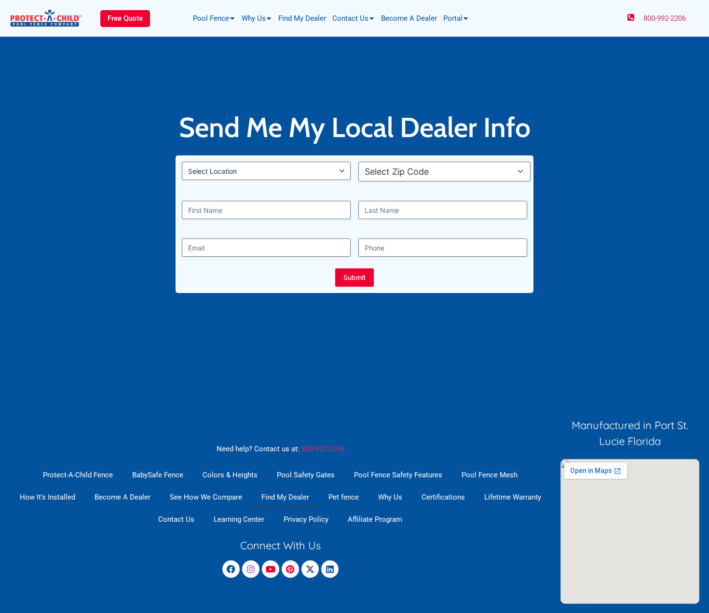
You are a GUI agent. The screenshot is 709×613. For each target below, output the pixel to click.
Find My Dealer (302, 18)
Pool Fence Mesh (490, 475)
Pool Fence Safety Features (398, 475)
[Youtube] (270, 569)
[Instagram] (250, 569)
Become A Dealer (409, 18)
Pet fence (343, 497)
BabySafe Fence (157, 475)
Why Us (254, 18)
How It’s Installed (47, 497)
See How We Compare (206, 497)
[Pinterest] (290, 569)
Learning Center (239, 519)
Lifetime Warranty (512, 497)
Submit (354, 277)
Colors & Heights (230, 475)
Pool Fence (211, 18)
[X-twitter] (310, 569)
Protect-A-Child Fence (78, 475)
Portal (453, 18)
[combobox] (447, 171)
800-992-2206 (664, 18)
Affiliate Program (375, 519)
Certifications (443, 497)
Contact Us (350, 18)
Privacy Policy (306, 519)
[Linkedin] (330, 569)
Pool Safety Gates (306, 475)
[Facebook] (231, 569)
